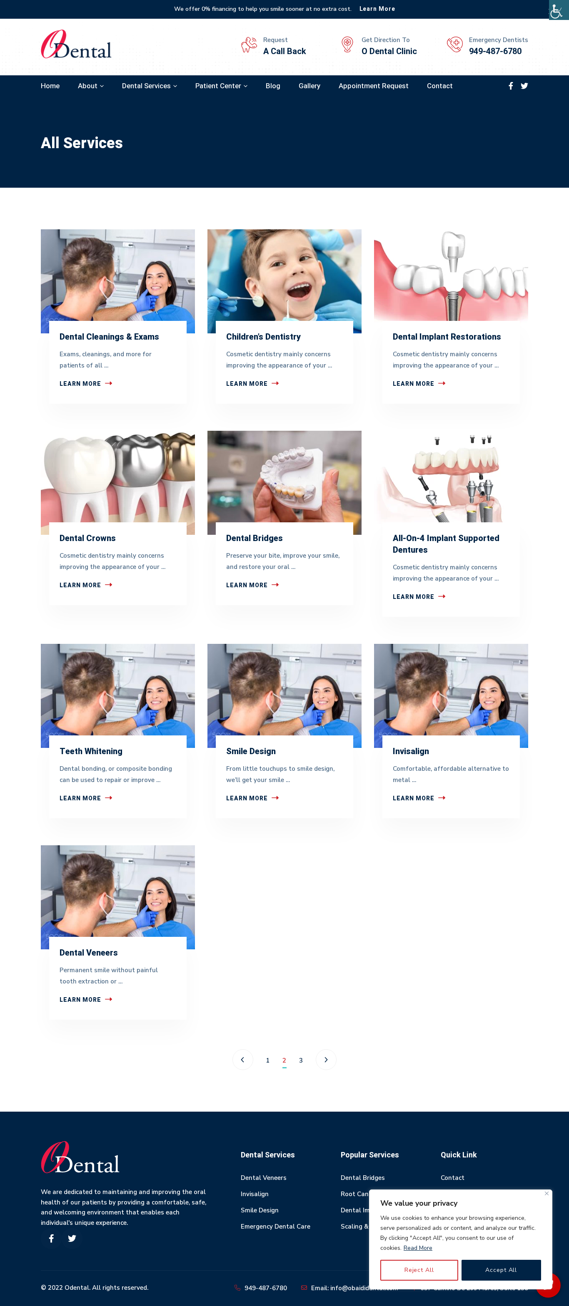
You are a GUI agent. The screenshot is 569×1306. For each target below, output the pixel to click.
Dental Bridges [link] (254, 538)
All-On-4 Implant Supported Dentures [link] (446, 544)
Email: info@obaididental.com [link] (354, 1288)
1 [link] (268, 1060)
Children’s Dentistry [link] (263, 337)
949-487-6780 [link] (266, 1288)
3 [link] (301, 1060)
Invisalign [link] (411, 751)
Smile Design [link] (251, 751)
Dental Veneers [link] (89, 953)
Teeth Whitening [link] (91, 751)
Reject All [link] (419, 1270)
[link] (559, 10)
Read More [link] (418, 1248)
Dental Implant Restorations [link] (447, 337)
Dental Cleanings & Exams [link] (109, 337)
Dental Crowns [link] (88, 538)
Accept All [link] (501, 1270)
